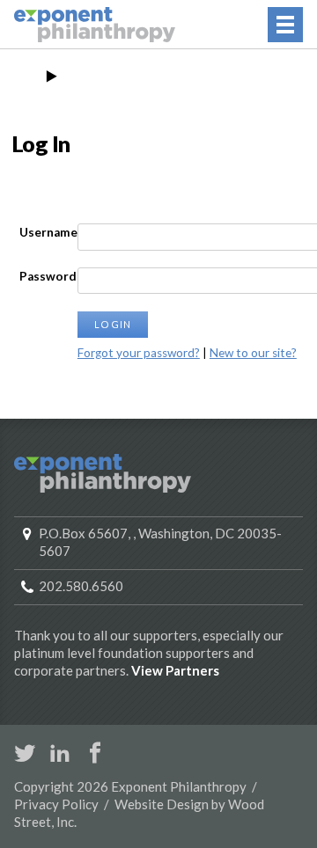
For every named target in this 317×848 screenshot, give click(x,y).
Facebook (95, 753)
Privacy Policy (56, 804)
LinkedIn (59, 753)
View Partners (175, 670)
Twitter (24, 753)
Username (48, 232)
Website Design (161, 804)
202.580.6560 (81, 586)
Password (48, 276)
